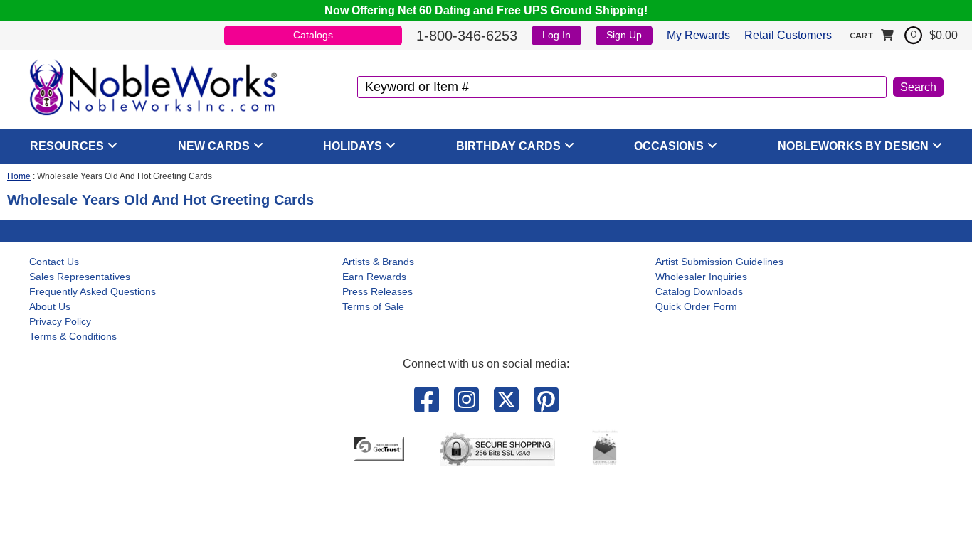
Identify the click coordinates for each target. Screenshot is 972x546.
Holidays (352, 146)
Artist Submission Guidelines (719, 261)
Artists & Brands (378, 261)
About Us (49, 306)
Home (19, 176)
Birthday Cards (508, 146)
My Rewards (698, 35)
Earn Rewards (374, 276)
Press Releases (377, 291)
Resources (67, 146)
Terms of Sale (373, 306)
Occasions (669, 146)
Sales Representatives (79, 276)
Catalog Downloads (699, 291)
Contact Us (54, 261)
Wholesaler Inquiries (701, 276)
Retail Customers (788, 35)
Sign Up (624, 35)
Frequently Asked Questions (92, 291)
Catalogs (313, 35)
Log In (556, 35)
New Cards (214, 146)
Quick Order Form (696, 306)
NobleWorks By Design (853, 146)
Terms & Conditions (73, 336)
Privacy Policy (60, 321)
